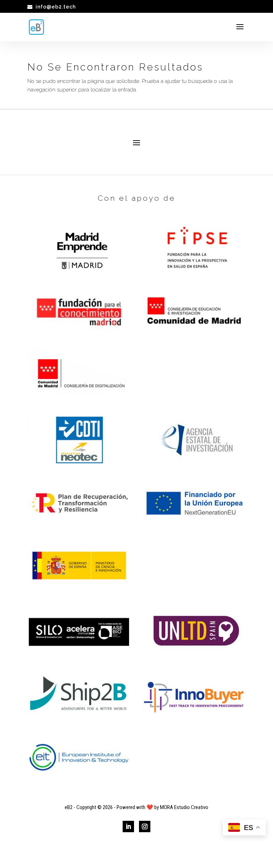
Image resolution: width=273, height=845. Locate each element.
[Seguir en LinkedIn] (128, 826)
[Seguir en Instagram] (144, 826)
